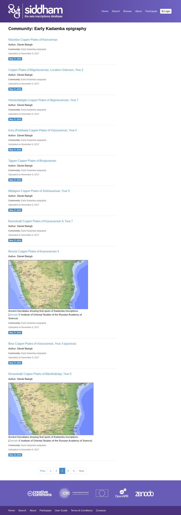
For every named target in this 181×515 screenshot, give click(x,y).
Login (166, 11)
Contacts (101, 510)
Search (116, 11)
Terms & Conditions (82, 510)
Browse (127, 11)
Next (81, 470)
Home (105, 11)
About (138, 11)
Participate (151, 11)
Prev (42, 470)
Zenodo (13, 314)
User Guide (61, 510)
